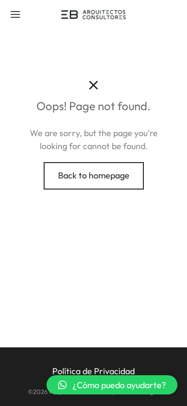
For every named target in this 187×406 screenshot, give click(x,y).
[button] (112, 384)
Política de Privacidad (93, 371)
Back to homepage (93, 175)
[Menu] (15, 14)
